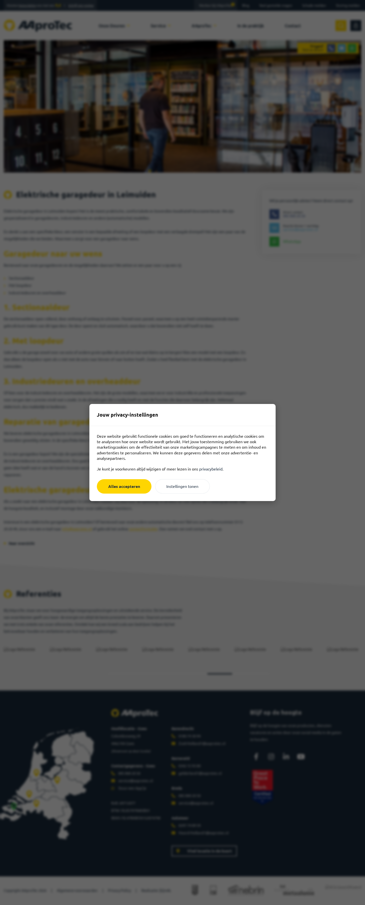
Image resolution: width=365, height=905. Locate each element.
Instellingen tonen (182, 486)
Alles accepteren (124, 486)
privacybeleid (210, 469)
